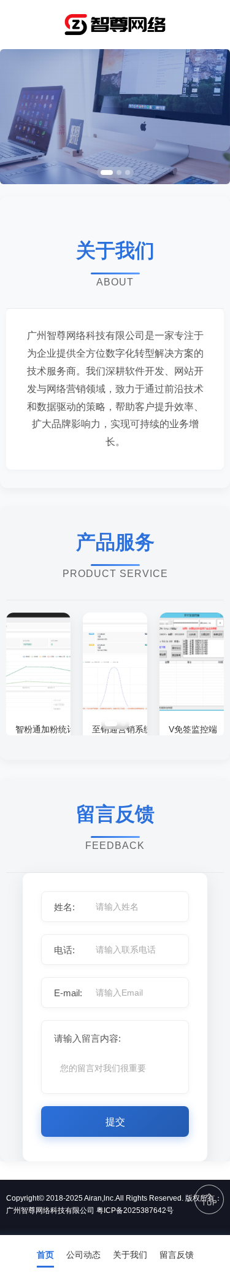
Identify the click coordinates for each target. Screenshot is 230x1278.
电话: (64, 950)
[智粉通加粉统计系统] (38, 707)
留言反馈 (176, 1255)
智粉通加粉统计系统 (38, 729)
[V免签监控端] (191, 707)
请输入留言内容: (87, 1038)
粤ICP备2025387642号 (135, 1210)
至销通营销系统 (115, 729)
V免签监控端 (192, 729)
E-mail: (68, 993)
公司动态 (83, 1255)
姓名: (64, 907)
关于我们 (130, 1255)
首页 (45, 1255)
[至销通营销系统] (115, 707)
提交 (115, 1122)
